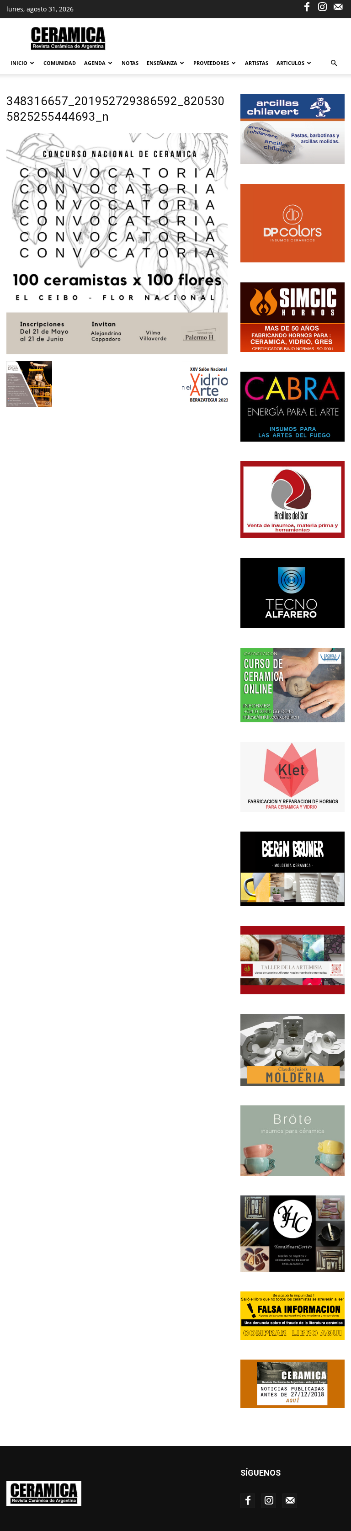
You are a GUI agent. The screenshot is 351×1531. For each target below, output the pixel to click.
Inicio (19, 62)
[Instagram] (322, 6)
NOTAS (130, 62)
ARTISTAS (256, 62)
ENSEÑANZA (162, 62)
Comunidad (59, 62)
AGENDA (95, 62)
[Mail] (338, 6)
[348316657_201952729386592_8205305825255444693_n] (117, 352)
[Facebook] (307, 6)
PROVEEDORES (211, 62)
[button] (334, 63)
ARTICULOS (290, 62)
